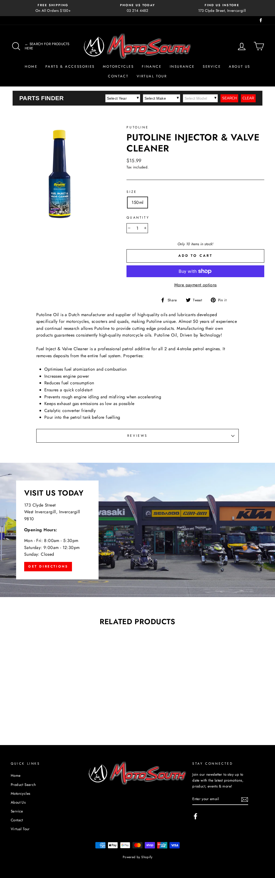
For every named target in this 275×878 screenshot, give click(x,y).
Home (31, 66)
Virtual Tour (152, 76)
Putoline (137, 127)
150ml (137, 202)
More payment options (195, 285)
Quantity (137, 217)
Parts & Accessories (70, 66)
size (131, 191)
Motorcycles (118, 66)
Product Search (23, 784)
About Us (239, 66)
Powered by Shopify (137, 857)
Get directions (48, 566)
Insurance (182, 66)
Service (212, 66)
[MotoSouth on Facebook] (195, 816)
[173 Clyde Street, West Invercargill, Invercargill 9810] (137, 530)
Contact (118, 76)
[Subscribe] (244, 799)
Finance (151, 66)
